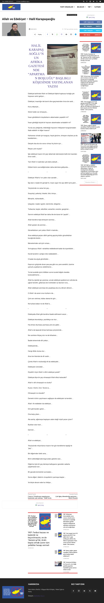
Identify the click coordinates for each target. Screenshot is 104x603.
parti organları (66, 7)
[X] (96, 1)
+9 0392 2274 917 (8, 1)
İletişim (97, 7)
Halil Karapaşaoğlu (71, 15)
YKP (89, 7)
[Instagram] (90, 1)
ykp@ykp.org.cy (25, 1)
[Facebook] (86, 1)
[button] (83, 1)
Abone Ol (98, 35)
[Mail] (93, 1)
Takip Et (98, 26)
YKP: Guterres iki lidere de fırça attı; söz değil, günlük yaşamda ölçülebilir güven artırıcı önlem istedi (70, 566)
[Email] (71, 34)
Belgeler (80, 7)
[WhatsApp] (57, 34)
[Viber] (62, 34)
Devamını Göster (90, 182)
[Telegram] (76, 34)
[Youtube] (100, 1)
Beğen (99, 22)
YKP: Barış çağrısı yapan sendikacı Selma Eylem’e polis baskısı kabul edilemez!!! (90, 127)
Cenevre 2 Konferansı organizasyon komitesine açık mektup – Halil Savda (39, 497)
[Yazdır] (66, 34)
